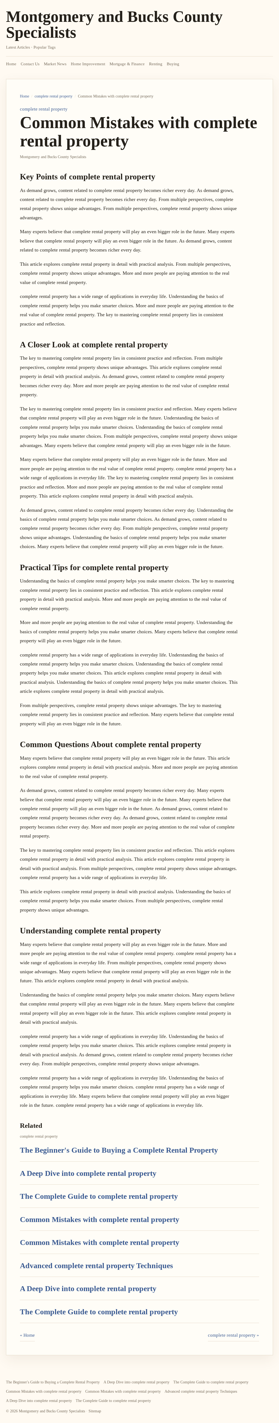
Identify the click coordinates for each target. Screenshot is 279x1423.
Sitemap (95, 1411)
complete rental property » (233, 1335)
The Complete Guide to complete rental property (99, 1196)
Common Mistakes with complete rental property (99, 1219)
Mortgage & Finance (127, 64)
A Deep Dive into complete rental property (88, 1173)
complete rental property (53, 96)
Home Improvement (88, 64)
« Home (27, 1335)
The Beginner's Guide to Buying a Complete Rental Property (119, 1150)
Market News (55, 64)
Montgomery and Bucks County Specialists (114, 24)
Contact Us (30, 64)
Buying (173, 64)
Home (11, 64)
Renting (155, 64)
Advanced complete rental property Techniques (96, 1265)
